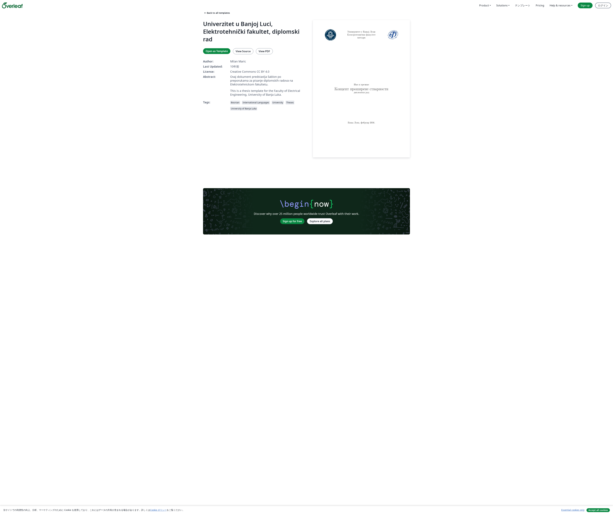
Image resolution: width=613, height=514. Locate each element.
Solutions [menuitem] (502, 5)
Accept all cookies (598, 510)
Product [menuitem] (484, 5)
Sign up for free (292, 221)
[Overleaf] (12, 5)
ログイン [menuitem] (603, 5)
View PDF (264, 51)
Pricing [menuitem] (540, 5)
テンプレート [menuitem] (522, 5)
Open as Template (217, 51)
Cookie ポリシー (158, 509)
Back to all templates (217, 12)
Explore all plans (320, 221)
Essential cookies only (572, 509)
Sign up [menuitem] (585, 5)
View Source (243, 51)
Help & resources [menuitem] (560, 5)
